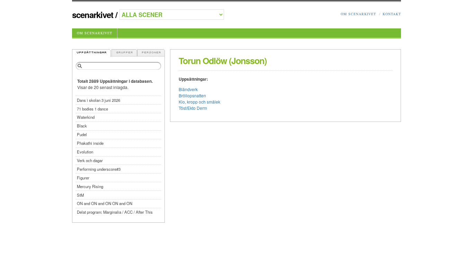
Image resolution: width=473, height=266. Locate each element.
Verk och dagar (90, 160)
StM (80, 195)
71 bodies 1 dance (92, 109)
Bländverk (188, 89)
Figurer (83, 177)
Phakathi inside (90, 143)
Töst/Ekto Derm (193, 108)
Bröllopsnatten (192, 95)
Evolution (85, 151)
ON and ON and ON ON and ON (104, 203)
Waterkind (86, 117)
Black (82, 125)
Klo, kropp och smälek (199, 102)
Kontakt (392, 13)
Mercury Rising (90, 186)
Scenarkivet (92, 14)
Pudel (82, 134)
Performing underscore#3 (99, 169)
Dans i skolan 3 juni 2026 (98, 100)
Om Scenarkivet (358, 13)
